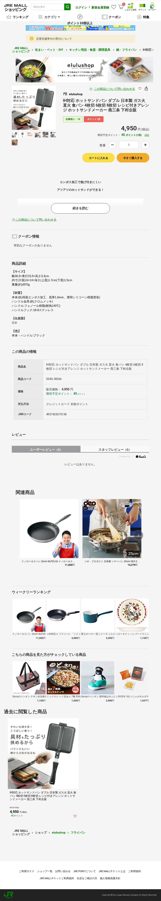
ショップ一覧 (44, 871)
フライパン (78, 832)
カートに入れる (98, 157)
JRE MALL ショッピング (21, 49)
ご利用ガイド (26, 871)
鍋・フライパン (127, 50)
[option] (34, 108)
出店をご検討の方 (87, 878)
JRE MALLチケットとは (112, 871)
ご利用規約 (134, 871)
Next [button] (43, 108)
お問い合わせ (62, 871)
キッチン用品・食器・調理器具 (90, 50)
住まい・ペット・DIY (49, 50)
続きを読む (80, 208)
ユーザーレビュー (46, 449)
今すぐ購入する (133, 157)
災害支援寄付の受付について (54, 38)
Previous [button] (25, 108)
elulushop (59, 832)
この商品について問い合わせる (114, 89)
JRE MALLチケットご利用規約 (56, 878)
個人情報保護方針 (110, 878)
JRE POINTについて (84, 871)
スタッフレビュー (115, 449)
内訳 (147, 135)
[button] (138, 535)
